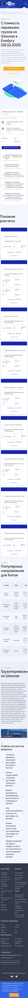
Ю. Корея (3, 932)
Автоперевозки (19, 938)
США (16, 932)
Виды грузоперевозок (20, 899)
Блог (2, 902)
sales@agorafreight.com (7, 957)
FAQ (2, 888)
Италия (17, 927)
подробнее (14, 255)
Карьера (3, 904)
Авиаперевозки (5, 938)
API (2, 895)
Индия (2, 930)
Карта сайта (4, 909)
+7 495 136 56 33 (6, 952)
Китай (2, 925)
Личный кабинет (19, 872)
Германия (3, 927)
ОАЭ (16, 930)
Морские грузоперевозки (5, 942)
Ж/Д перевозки (19, 945)
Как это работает (5, 877)
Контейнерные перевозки (19, 942)
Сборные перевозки (6, 945)
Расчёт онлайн (19, 875)
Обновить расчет (14, 68)
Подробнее (14, 991)
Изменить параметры (14, 73)
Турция (17, 925)
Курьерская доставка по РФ (10, 962)
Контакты (3, 907)
